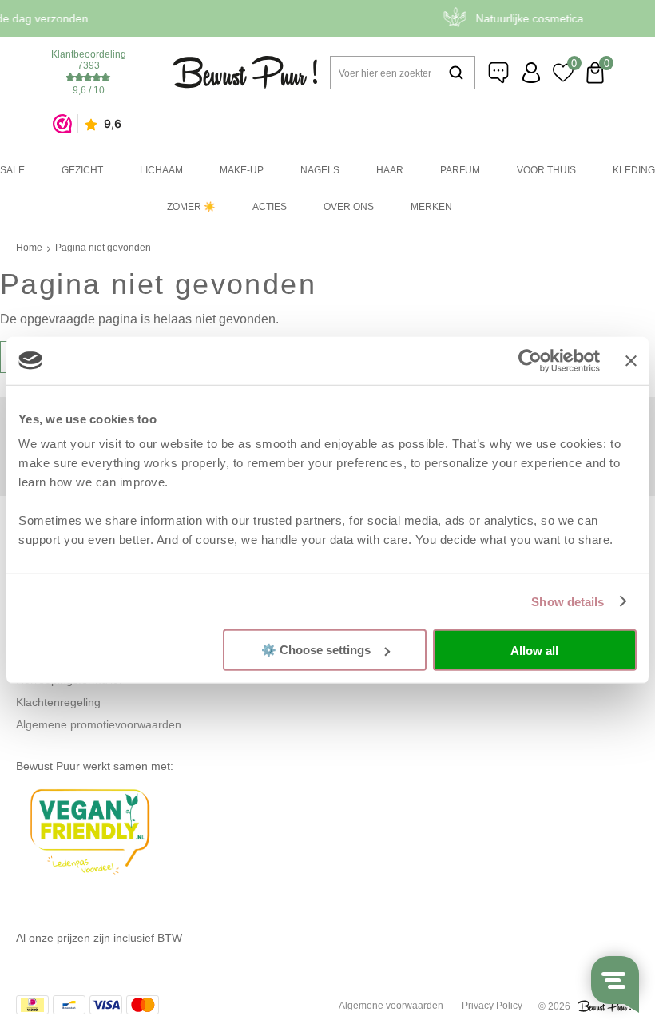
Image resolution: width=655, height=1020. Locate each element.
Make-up (242, 170)
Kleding (634, 170)
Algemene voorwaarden (391, 1005)
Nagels (319, 170)
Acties (269, 206)
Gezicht (82, 170)
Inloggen (531, 73)
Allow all (534, 650)
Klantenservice (499, 73)
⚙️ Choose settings (316, 650)
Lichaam (161, 170)
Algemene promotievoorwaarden (98, 724)
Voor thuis (546, 170)
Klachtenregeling (58, 702)
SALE (12, 170)
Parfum (460, 170)
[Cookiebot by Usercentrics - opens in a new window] (530, 360)
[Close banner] (631, 360)
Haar (389, 170)
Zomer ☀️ (191, 206)
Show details (567, 601)
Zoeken (456, 73)
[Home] (245, 72)
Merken (431, 206)
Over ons (349, 206)
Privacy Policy (492, 1005)
